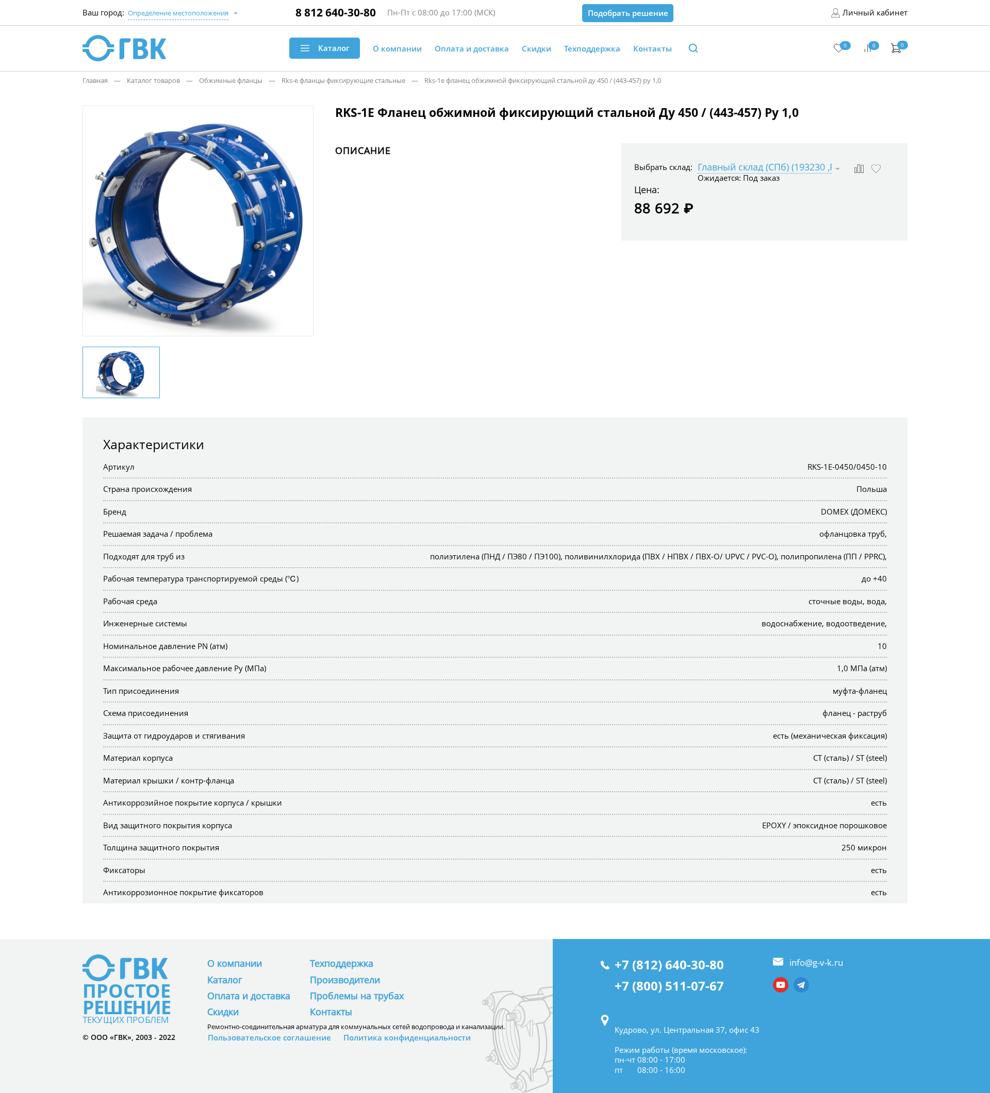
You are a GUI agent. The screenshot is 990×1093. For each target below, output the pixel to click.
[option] (198, 221)
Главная (95, 80)
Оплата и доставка (248, 995)
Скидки (223, 1011)
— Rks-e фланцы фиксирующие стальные (333, 80)
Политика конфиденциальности (407, 1038)
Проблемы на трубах (357, 995)
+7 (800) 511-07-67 (669, 986)
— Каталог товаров (144, 80)
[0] (838, 48)
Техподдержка (341, 963)
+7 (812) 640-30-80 (669, 965)
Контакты (331, 1011)
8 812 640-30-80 (335, 13)
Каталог (224, 980)
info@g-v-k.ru (816, 962)
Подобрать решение (628, 13)
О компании (234, 963)
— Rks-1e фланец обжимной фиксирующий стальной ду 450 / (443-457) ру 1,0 (533, 80)
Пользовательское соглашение (269, 1038)
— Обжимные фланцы (221, 80)
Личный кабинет (875, 13)
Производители (345, 980)
